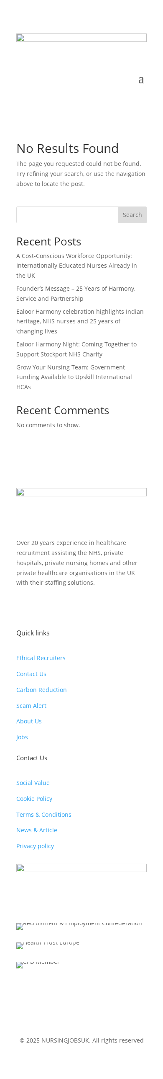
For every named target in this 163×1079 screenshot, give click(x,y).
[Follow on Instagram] (90, 607)
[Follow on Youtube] (56, 607)
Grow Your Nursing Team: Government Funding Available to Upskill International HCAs (74, 377)
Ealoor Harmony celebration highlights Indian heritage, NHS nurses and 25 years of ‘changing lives (80, 321)
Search (132, 215)
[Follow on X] (39, 607)
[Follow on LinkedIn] (73, 607)
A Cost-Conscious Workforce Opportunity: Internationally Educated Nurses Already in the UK (76, 266)
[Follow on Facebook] (23, 607)
